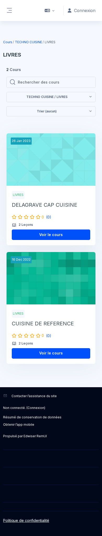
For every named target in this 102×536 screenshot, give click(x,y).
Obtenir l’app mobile (18, 424)
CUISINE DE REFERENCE (43, 323)
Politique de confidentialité (26, 520)
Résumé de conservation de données (32, 417)
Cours (7, 42)
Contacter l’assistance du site (34, 396)
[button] (49, 10)
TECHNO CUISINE (28, 42)
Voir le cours (51, 234)
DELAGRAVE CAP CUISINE (44, 205)
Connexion (35, 408)
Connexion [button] (84, 10)
